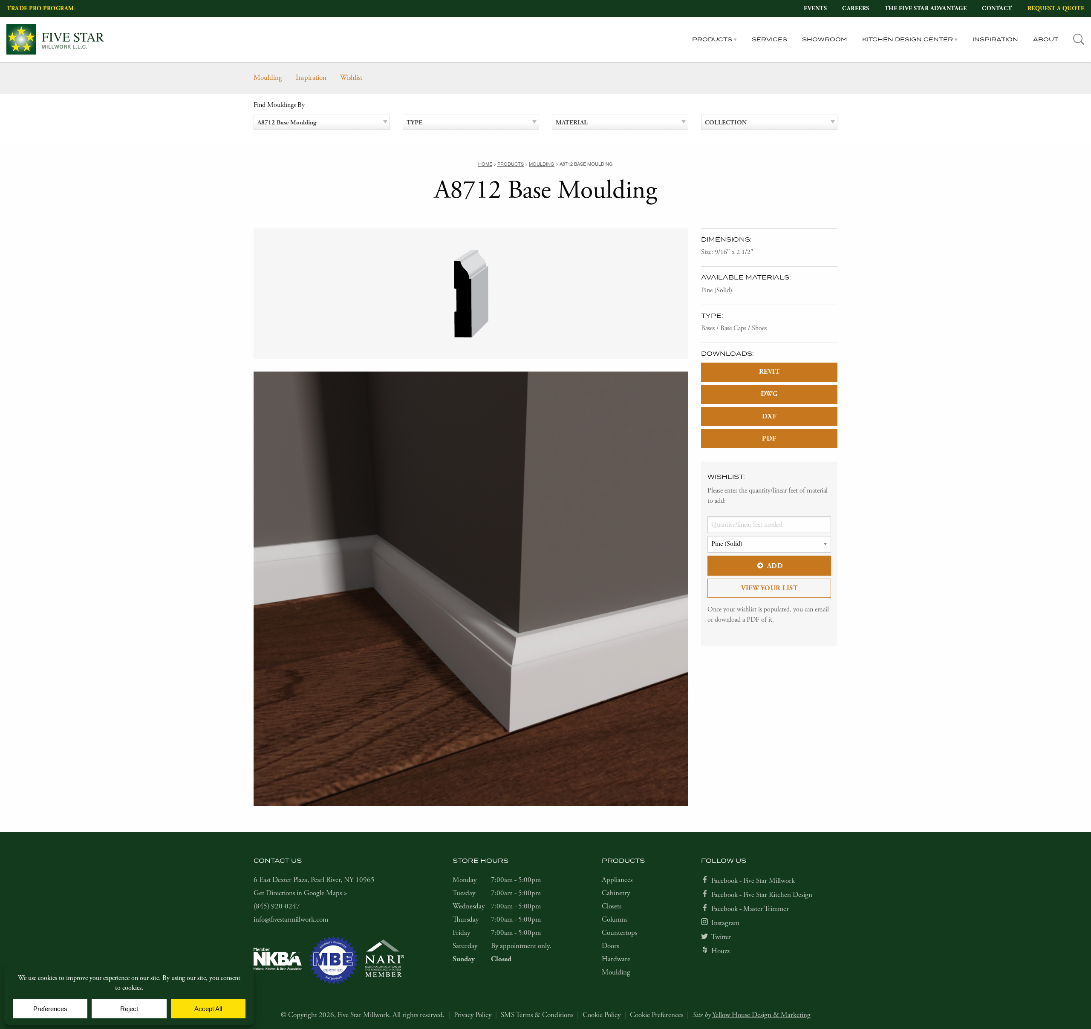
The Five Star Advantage (926, 8)
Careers (855, 8)
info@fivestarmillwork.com (291, 919)
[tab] (1079, 39)
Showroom (824, 39)
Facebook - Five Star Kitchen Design (761, 894)
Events (815, 8)
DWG (769, 394)
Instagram (725, 923)
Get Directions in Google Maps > (300, 893)
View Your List (769, 588)
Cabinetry (616, 893)
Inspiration (995, 39)
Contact (997, 8)
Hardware (616, 959)
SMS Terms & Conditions (537, 1015)
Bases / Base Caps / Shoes (734, 328)
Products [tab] (712, 39)
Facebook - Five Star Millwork (753, 880)
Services (769, 39)
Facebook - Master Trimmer (750, 909)
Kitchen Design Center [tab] (907, 39)
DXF (769, 416)
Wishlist (351, 77)
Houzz (720, 951)
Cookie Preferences (656, 1015)
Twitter (721, 937)
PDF (769, 439)
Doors (610, 946)
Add (775, 566)
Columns (614, 919)
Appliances (617, 880)
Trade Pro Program (40, 8)
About (1045, 39)
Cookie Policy (602, 1015)
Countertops (619, 932)
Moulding (268, 77)
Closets (611, 906)
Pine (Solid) (716, 290)
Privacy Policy (472, 1015)
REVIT (769, 372)
